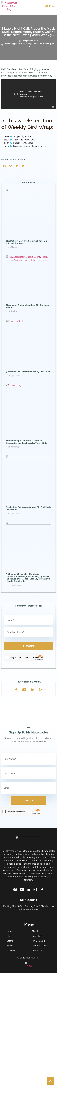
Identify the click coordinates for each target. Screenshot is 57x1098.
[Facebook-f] (16, 689)
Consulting (37, 936)
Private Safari (38, 941)
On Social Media (40, 945)
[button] (4, 166)
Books (10, 945)
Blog (9, 936)
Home (10, 931)
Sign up (28, 800)
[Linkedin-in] (32, 689)
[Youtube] (24, 689)
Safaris (10, 941)
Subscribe (29, 646)
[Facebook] (15, 889)
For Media (11, 950)
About (35, 931)
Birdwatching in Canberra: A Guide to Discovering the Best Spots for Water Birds (26, 441)
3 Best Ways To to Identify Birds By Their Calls (28, 372)
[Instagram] (41, 689)
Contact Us (37, 950)
